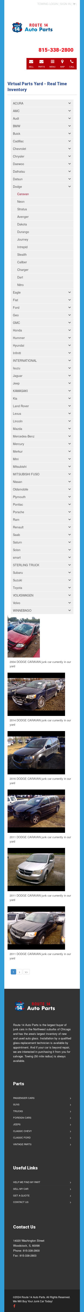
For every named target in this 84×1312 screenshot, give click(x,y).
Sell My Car (20, 1188)
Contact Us (20, 1202)
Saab (16, 534)
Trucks (18, 1111)
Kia (15, 398)
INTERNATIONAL (25, 360)
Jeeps (16, 1124)
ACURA (18, 103)
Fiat (15, 300)
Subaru (18, 572)
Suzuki (17, 580)
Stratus (22, 209)
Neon (21, 201)
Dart (20, 277)
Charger (22, 269)
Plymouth (19, 497)
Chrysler (18, 156)
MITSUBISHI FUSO (26, 474)
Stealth (22, 254)
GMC (16, 322)
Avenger (23, 216)
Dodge (17, 186)
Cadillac (18, 141)
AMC (16, 111)
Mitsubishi (19, 466)
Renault (18, 527)
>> (26, 972)
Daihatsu (19, 171)
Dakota (22, 224)
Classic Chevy (22, 1131)
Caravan (23, 194)
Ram (16, 519)
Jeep (16, 383)
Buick (16, 133)
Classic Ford (22, 1137)
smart (17, 557)
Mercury (18, 444)
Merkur (18, 451)
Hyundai (18, 345)
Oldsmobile (20, 489)
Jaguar (17, 375)
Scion (16, 550)
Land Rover (21, 406)
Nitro (20, 285)
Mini (16, 459)
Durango (23, 232)
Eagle (17, 292)
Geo (16, 315)
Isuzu (16, 368)
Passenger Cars (23, 1098)
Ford (16, 307)
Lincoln (18, 421)
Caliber (22, 262)
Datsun (18, 179)
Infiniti (17, 353)
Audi (16, 118)
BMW (16, 126)
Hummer (19, 338)
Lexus (17, 413)
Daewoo (18, 164)
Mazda (17, 428)
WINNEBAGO (22, 610)
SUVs (16, 1104)
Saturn (17, 542)
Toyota (17, 587)
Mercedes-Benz (23, 436)
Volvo (16, 603)
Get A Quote (21, 1195)
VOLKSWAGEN (23, 595)
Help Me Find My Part (26, 1182)
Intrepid (22, 247)
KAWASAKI (20, 391)
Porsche (18, 512)
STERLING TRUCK (26, 565)
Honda (17, 330)
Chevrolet (19, 148)
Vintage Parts (22, 1144)
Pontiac (18, 504)
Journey (22, 239)
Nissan (17, 481)
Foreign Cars (22, 1117)
